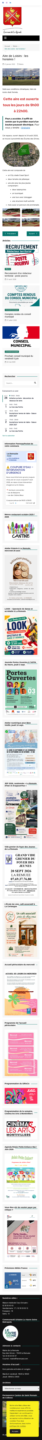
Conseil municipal (12, 310)
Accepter (15, 1431)
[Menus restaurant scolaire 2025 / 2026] (21, 531)
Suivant (32, 234)
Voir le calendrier (8, 436)
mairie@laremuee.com (19, 1359)
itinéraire (25, 127)
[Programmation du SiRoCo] (21, 1096)
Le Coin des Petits (16, 407)
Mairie (21, 64)
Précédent (11, 234)
